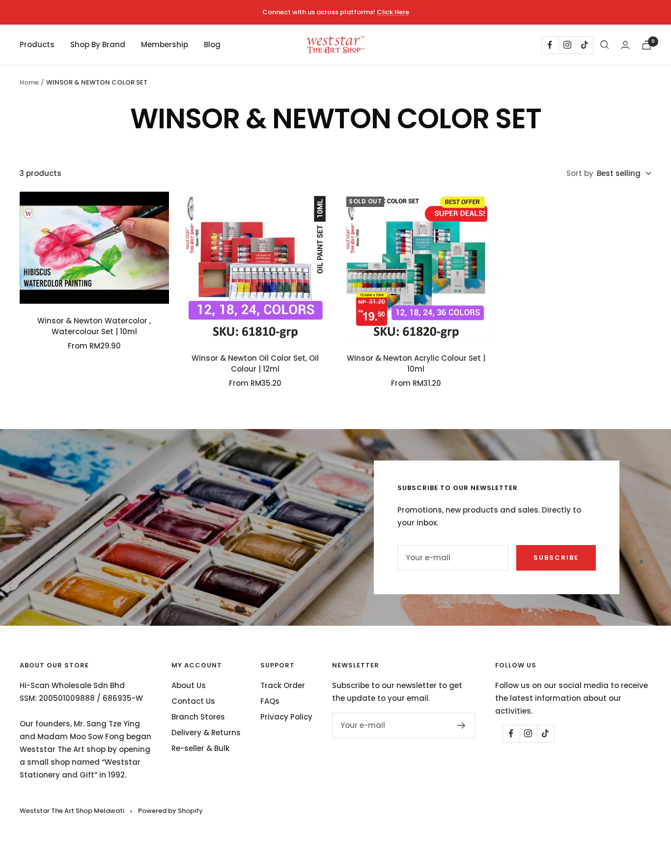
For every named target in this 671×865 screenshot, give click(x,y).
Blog (212, 44)
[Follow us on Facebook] (550, 45)
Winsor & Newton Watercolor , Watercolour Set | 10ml (94, 326)
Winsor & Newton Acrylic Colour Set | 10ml (416, 364)
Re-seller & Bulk (200, 748)
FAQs (270, 701)
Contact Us (193, 701)
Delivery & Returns (206, 732)
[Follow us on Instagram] (567, 45)
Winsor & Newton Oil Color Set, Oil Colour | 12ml (255, 364)
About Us (188, 685)
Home (29, 82)
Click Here (393, 12)
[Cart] (646, 45)
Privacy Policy (286, 717)
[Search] (604, 44)
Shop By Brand (97, 44)
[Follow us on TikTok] (584, 45)
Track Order (282, 685)
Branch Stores (198, 717)
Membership (164, 44)
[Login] (625, 45)
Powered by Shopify (170, 810)
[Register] (461, 725)
